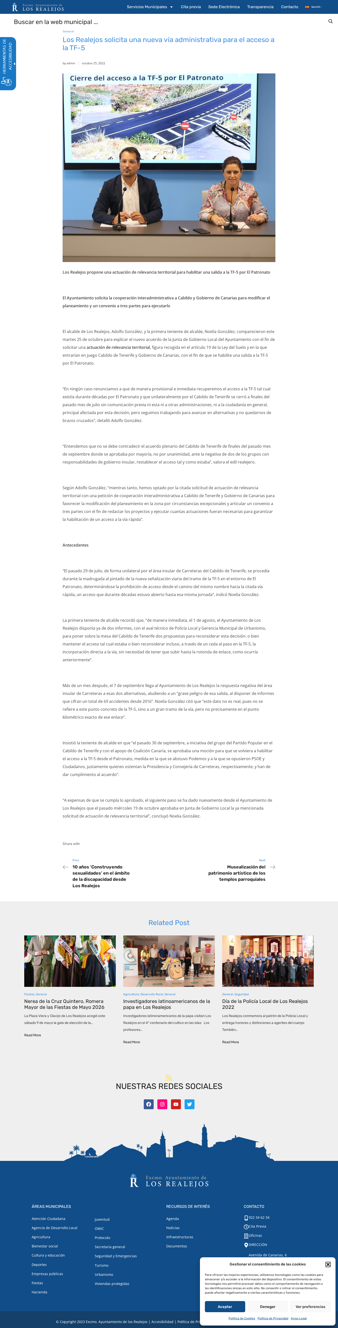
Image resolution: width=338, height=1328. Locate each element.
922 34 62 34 (259, 1217)
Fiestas (29, 994)
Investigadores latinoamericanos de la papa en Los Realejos (166, 1004)
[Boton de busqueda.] (330, 21)
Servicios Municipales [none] (147, 6)
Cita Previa (257, 1226)
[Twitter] (189, 1104)
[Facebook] (149, 1104)
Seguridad (242, 994)
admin (71, 63)
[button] (328, 1264)
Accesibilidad (162, 1321)
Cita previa (191, 6)
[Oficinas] (246, 1236)
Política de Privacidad (273, 1318)
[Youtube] (176, 1104)
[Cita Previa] (246, 1226)
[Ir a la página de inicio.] (38, 7)
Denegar (267, 1307)
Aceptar (225, 1307)
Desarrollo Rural (152, 994)
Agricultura (131, 994)
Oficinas (255, 1235)
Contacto (289, 6)
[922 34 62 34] (246, 1218)
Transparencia (260, 6)
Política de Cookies (242, 1318)
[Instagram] (162, 1104)
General (68, 31)
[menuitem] (150, 7)
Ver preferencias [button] (310, 1307)
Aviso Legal (299, 1318)
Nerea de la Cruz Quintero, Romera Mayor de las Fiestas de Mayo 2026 (64, 1004)
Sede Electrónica (224, 6)
